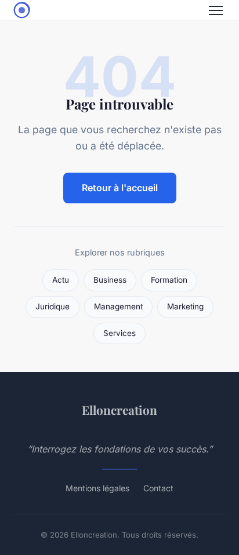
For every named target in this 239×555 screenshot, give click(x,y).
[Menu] (215, 10)
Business (109, 279)
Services (119, 333)
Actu (60, 279)
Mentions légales (97, 488)
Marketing (185, 306)
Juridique (52, 306)
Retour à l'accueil (120, 187)
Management (118, 306)
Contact (158, 488)
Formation (169, 279)
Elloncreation (119, 409)
